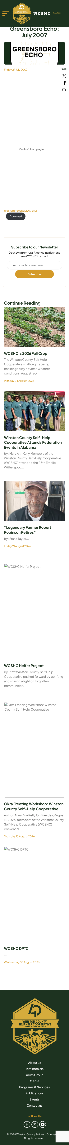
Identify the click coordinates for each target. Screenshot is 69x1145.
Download (16, 216)
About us (34, 1063)
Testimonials (34, 1069)
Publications (34, 1093)
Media (34, 1081)
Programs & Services (34, 1087)
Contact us (34, 1105)
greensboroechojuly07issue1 (21, 210)
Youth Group (34, 1075)
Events (34, 1099)
